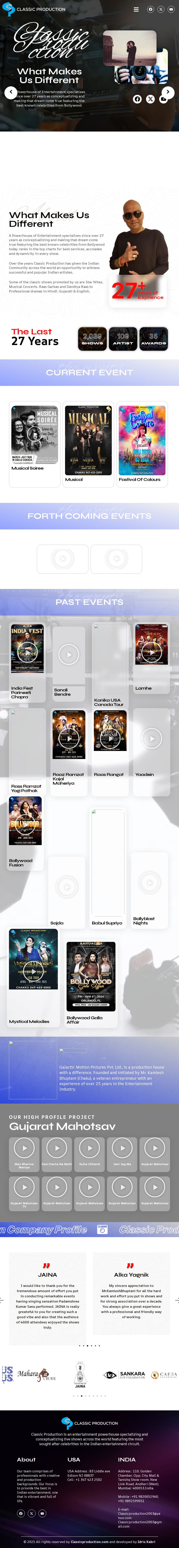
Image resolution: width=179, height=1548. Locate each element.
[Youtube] (171, 9)
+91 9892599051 (131, 1501)
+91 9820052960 (145, 1496)
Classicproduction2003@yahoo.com (139, 1515)
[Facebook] (150, 9)
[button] (35, 435)
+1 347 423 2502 (89, 1479)
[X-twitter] (160, 9)
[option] (89, 66)
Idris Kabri (146, 1542)
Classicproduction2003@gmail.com (140, 1524)
